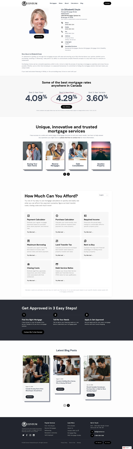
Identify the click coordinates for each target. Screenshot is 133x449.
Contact (107, 3)
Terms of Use (72, 442)
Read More (29, 396)
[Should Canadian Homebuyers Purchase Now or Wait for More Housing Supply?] (97, 368)
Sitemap (79, 442)
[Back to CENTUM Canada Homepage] (29, 3)
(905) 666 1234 (69, 24)
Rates (60, 3)
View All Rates (66, 107)
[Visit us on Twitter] (23, 435)
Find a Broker (71, 426)
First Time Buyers (50, 426)
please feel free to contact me (70, 138)
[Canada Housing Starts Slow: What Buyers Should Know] (36, 369)
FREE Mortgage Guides (74, 435)
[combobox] (127, 447)
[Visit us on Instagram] (30, 435)
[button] (64, 174)
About (67, 3)
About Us (70, 428)
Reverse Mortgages (50, 428)
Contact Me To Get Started (33, 332)
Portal (108, 442)
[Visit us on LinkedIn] (34, 435)
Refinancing (48, 430)
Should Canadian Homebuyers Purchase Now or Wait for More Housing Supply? (96, 389)
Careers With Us (72, 430)
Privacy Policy (64, 442)
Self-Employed (49, 435)
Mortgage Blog (72, 433)
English (127, 447)
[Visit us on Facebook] (27, 435)
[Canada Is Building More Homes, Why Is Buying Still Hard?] (66, 365)
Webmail (99, 442)
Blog (81, 3)
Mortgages (53, 3)
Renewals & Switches (51, 433)
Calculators (74, 3)
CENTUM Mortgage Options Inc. (71, 15)
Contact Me (39, 36)
